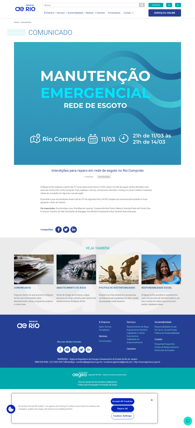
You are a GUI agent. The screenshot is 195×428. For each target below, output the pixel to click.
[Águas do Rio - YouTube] (67, 349)
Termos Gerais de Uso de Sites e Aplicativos (97, 382)
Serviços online (164, 13)
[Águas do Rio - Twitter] (81, 349)
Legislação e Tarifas (136, 333)
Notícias (103, 336)
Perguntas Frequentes (165, 344)
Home (16, 22)
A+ (169, 5)
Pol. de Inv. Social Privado (166, 330)
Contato (158, 339)
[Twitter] (66, 229)
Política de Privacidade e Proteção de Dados (97, 385)
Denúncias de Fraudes (164, 350)
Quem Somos (105, 327)
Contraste (156, 5)
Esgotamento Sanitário (137, 330)
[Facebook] (58, 229)
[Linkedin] (74, 229)
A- (178, 5)
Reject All (122, 408)
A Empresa (104, 322)
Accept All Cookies (122, 401)
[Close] (152, 400)
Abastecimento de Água (138, 327)
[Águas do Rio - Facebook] (60, 349)
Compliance (104, 330)
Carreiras (101, 13)
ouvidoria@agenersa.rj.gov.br (89, 362)
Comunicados (26, 22)
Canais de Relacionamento (167, 347)
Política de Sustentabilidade (167, 333)
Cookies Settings (122, 416)
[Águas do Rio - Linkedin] (89, 349)
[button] (11, 409)
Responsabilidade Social (165, 327)
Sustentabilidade (163, 322)
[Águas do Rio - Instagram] (74, 349)
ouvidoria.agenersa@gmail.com (118, 362)
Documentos (132, 336)
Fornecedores (114, 13)
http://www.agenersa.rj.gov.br (147, 362)
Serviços (131, 322)
